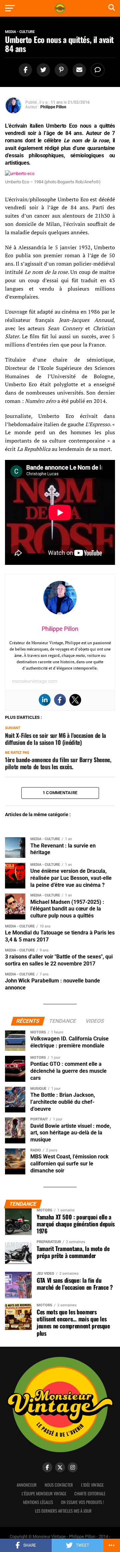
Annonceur (27, 1485)
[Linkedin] (45, 700)
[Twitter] (75, 700)
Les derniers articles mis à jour (63, 1511)
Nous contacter (59, 1485)
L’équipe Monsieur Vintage (44, 1493)
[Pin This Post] (60, 70)
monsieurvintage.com (34, 681)
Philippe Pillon (53, 107)
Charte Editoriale (89, 1493)
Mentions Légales (38, 1502)
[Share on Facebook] (24, 70)
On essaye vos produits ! (82, 1502)
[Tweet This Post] (42, 70)
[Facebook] (60, 700)
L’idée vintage (92, 1485)
